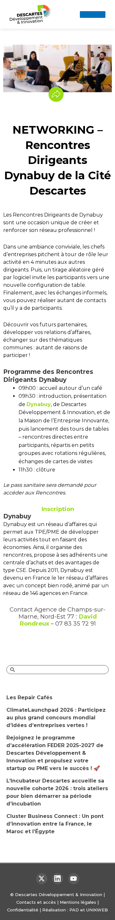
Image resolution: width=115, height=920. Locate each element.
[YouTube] (73, 878)
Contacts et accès (36, 902)
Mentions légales (78, 902)
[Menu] (92, 14)
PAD (74, 909)
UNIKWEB (97, 909)
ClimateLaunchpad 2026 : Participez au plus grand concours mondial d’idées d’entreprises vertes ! (56, 717)
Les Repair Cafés (29, 697)
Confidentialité (22, 909)
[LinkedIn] (57, 878)
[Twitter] (41, 878)
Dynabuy (39, 404)
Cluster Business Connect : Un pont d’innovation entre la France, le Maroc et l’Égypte (54, 824)
